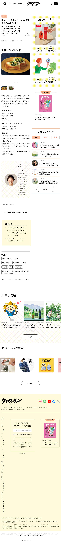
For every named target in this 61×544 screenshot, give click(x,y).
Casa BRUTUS (18, 533)
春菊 (11, 267)
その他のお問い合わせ (37, 518)
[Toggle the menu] (4, 3)
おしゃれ (2, 436)
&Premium (32, 533)
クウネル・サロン (54, 533)
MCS (21, 535)
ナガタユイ (16, 262)
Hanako (27, 533)
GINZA (23, 533)
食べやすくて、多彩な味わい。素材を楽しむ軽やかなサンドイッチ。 (15, 272)
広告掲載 (33, 535)
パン (24, 262)
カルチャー (3, 456)
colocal (41, 533)
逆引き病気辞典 (3, 506)
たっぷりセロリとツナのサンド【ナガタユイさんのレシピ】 (15, 239)
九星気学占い (3, 486)
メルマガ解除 (22, 453)
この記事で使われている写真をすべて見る (16, 212)
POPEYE (12, 533)
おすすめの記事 (2, 474)
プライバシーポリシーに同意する (23, 434)
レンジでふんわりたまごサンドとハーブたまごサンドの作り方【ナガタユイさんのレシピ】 (16, 229)
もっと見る (45, 189)
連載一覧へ (30, 383)
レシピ (4, 267)
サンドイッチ (6, 262)
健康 (2, 426)
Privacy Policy (39, 535)
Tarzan (37, 533)
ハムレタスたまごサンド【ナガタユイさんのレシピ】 (16, 234)
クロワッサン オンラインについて (8, 518)
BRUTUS (7, 533)
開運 (2, 462)
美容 (3, 430)
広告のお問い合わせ (26, 518)
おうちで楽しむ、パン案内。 (10, 258)
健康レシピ (2, 496)
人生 (3, 466)
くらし (3, 442)
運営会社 (19, 518)
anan (3, 533)
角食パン (18, 267)
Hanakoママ (46, 533)
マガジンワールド (27, 535)
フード (4, 16)
